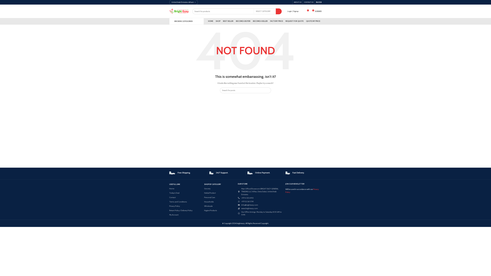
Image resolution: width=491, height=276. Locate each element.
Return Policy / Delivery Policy (180, 210)
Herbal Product (210, 193)
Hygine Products (210, 210)
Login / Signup (293, 11)
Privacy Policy (174, 206)
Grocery (207, 188)
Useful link (174, 184)
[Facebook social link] (201, 2)
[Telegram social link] (213, 2)
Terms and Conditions (178, 202)
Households (209, 202)
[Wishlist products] (302, 11)
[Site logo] (178, 11)
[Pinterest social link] (207, 2)
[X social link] (204, 2)
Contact (172, 197)
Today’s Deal (174, 193)
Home (171, 188)
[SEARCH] (279, 11)
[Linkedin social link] (210, 2)
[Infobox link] (187, 173)
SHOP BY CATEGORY (212, 184)
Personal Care (209, 197)
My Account (173, 215)
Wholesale (208, 206)
